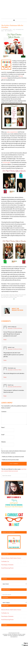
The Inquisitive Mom (14, 9)
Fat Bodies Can (5, 561)
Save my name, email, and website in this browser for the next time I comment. (13, 452)
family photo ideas (14, 296)
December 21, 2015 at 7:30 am (14, 369)
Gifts (19, 294)
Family (16, 294)
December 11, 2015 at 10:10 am (15, 328)
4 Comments (9, 30)
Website (3, 442)
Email (3, 434)
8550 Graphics (14, 636)
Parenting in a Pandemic (7, 564)
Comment (3, 411)
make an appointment (12, 132)
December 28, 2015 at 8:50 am (14, 386)
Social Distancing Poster (7, 568)
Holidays (24, 294)
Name (3, 427)
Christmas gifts (6, 162)
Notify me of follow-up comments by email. (13, 456)
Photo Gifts (9, 297)
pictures (14, 297)
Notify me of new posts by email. (10, 459)
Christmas (11, 294)
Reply (5, 339)
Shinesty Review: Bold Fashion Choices (11, 558)
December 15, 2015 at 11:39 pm (15, 349)
